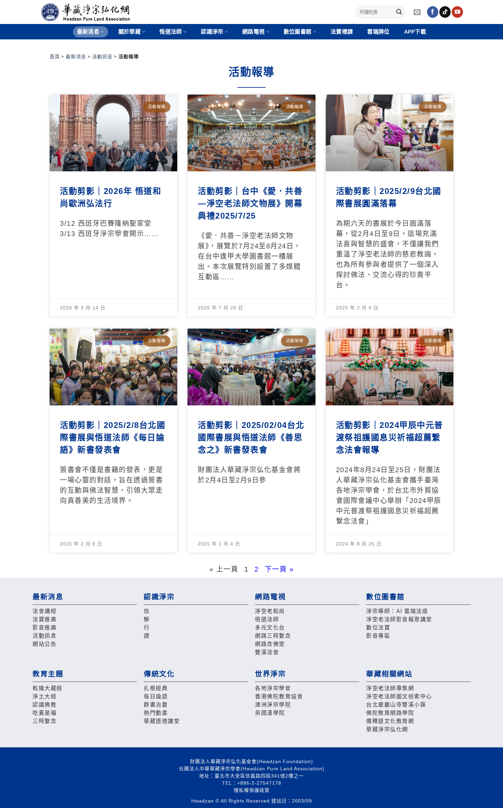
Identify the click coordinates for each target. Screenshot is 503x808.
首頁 (55, 56)
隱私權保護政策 (252, 790)
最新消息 (76, 56)
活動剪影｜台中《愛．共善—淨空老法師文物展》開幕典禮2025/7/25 (250, 203)
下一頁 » (279, 569)
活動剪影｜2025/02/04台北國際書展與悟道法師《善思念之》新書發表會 (251, 437)
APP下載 (415, 32)
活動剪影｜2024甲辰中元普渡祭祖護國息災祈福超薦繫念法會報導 (389, 437)
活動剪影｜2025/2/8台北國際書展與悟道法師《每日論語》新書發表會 (112, 437)
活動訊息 (102, 56)
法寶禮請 (342, 32)
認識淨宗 (212, 32)
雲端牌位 (378, 32)
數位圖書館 (298, 32)
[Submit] (399, 12)
